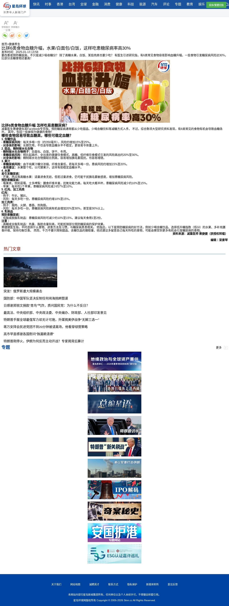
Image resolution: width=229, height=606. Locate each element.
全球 (83, 4)
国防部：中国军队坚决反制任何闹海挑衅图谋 (36, 298)
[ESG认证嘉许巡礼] (114, 562)
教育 (190, 4)
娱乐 (201, 4)
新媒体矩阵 (152, 584)
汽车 (154, 4)
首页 (4, 44)
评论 (166, 4)
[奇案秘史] (114, 519)
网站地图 (75, 584)
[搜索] (227, 5)
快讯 (36, 4)
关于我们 (56, 584)
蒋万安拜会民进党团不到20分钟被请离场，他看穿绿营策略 (46, 327)
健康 (119, 4)
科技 (131, 4)
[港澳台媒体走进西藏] (114, 391)
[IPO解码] (114, 498)
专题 (178, 4)
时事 (48, 4)
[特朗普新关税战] (114, 455)
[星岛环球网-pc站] (15, 16)
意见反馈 (173, 584)
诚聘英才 (94, 584)
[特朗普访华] (114, 433)
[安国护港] (114, 541)
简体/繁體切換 (216, 5)
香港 (60, 4)
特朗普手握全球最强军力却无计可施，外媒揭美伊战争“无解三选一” (51, 320)
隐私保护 (132, 584)
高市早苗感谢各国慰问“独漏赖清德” (29, 334)
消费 (107, 4)
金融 (95, 4)
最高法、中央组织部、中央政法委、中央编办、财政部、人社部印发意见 (55, 313)
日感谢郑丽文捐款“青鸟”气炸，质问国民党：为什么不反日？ (46, 305)
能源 (142, 4)
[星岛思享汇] (114, 369)
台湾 (72, 4)
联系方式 (113, 584)
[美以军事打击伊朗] (114, 476)
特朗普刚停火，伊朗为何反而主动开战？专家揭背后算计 (44, 341)
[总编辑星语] (114, 412)
